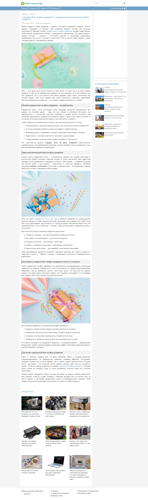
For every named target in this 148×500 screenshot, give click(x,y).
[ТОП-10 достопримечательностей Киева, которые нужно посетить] (99, 107)
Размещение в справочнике (88, 491)
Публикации (53, 8)
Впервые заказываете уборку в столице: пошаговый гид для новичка (56, 414)
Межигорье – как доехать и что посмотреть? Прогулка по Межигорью (115, 98)
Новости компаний (43, 23)
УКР (25, 494)
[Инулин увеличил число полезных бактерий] (31, 462)
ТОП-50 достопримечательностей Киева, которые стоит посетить (115, 90)
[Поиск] (124, 3)
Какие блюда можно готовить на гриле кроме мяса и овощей (56, 443)
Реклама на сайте (84, 493)
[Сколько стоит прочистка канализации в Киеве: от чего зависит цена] (80, 432)
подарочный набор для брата (70, 366)
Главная (24, 8)
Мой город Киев (33, 3)
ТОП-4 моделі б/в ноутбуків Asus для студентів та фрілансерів (55, 473)
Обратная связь (57, 496)
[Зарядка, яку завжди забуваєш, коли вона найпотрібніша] (31, 432)
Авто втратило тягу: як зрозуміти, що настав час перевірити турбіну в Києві (30, 414)
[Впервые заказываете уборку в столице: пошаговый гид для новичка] (56, 403)
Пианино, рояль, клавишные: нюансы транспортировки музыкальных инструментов (80, 414)
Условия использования (60, 493)
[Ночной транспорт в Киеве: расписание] (99, 135)
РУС (29, 494)
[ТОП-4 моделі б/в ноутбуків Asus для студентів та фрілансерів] (56, 462)
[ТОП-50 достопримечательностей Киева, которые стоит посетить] (99, 90)
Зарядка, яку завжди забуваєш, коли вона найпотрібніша (28, 443)
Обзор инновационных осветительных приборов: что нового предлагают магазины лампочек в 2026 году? (79, 475)
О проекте (54, 491)
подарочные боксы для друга (47, 219)
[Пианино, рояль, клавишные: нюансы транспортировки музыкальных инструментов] (80, 403)
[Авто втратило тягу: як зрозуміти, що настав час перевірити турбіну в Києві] (31, 403)
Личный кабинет (117, 8)
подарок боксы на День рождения (59, 31)
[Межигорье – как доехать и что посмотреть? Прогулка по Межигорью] (99, 98)
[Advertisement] (110, 44)
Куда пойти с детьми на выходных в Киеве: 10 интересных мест (113, 126)
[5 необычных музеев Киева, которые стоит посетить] (99, 118)
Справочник (33, 8)
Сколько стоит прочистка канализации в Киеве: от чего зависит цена (80, 443)
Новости (44, 8)
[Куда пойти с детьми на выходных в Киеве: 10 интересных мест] (99, 126)
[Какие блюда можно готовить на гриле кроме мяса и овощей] (56, 432)
